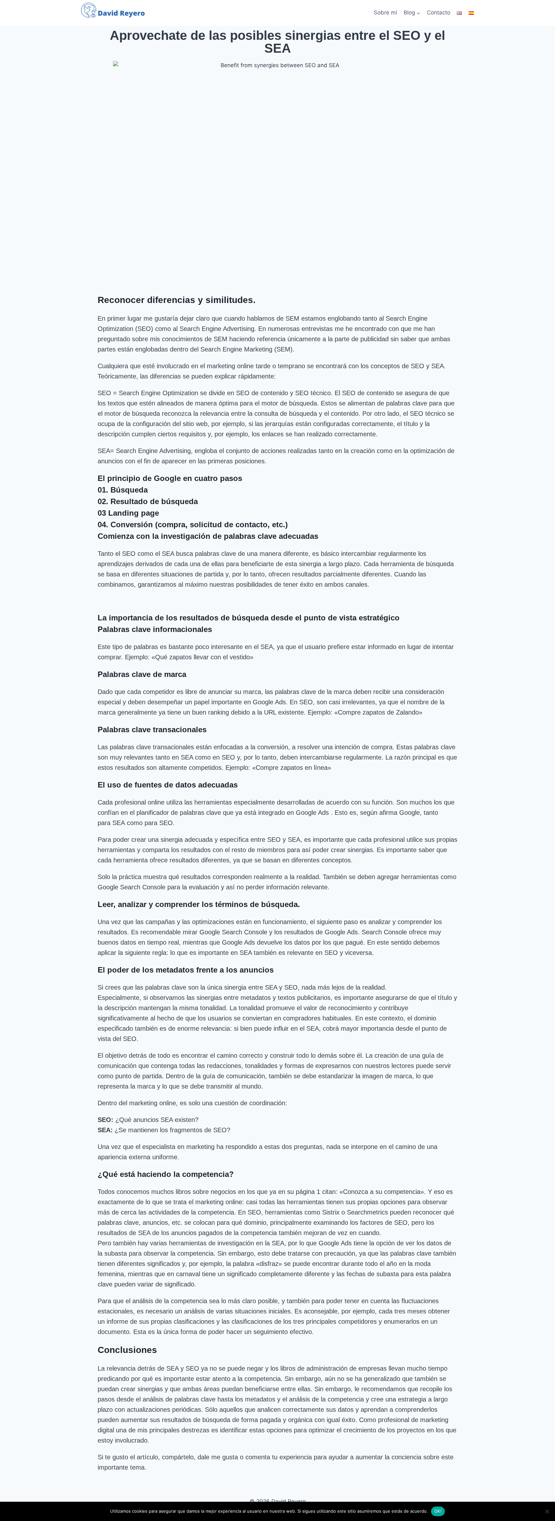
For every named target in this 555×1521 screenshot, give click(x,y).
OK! (438, 1511)
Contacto (438, 12)
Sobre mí (385, 12)
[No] (547, 1511)
